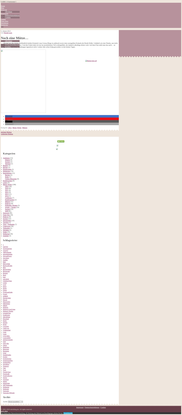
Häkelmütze (6, 304)
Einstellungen (68, 413)
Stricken (8, 164)
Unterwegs (6, 226)
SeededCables (7, 355)
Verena (5, 378)
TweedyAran (7, 372)
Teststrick (6, 366)
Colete (5, 283)
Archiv (5, 402)
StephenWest (7, 362)
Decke (5, 288)
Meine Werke (16, 128)
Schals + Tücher (10, 207)
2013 (6, 194)
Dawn (4, 286)
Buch (4, 275)
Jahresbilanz (6, 317)
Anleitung (6, 158)
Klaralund (6, 319)
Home (3, 6)
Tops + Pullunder (8, 224)
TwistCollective (7, 376)
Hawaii (5, 300)
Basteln (5, 165)
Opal (4, 341)
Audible (5, 260)
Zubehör (6, 236)
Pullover (8, 203)
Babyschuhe (6, 264)
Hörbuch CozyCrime (9, 309)
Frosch (5, 294)
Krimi (5, 324)
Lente (4, 332)
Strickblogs (4, 23)
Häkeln (7, 160)
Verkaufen (6, 228)
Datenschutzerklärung (12, 15)
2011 (6, 190)
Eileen (5, 290)
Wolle (5, 232)
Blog (2, 8)
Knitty (5, 321)
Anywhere (6, 258)
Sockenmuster (7, 359)
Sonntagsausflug (8, 360)
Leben (5, 183)
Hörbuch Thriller (8, 311)
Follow (61, 138)
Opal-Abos (4, 21)
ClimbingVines (7, 281)
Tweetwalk (6, 374)
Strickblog (6, 364)
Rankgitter (6, 347)
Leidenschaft (7, 330)
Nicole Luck (8, 33)
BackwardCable (7, 266)
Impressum (4, 14)
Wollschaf (6, 234)
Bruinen (5, 273)
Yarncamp (6, 391)
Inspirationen (7, 173)
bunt (4, 277)
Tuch (4, 370)
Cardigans (8, 198)
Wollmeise (6, 387)
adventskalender (7, 254)
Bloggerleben (7, 269)
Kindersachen (7, 181)
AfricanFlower (7, 256)
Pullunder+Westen (11, 205)
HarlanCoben (7, 298)
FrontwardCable (8, 292)
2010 (6, 188)
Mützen (24, 128)
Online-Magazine (11, 179)
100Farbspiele (7, 252)
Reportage (6, 349)
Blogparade (6, 271)
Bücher (5, 167)
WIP (6, 211)
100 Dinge (8, 12)
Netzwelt (6, 213)
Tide (4, 368)
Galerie (3, 19)
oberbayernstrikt (8, 340)
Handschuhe (7, 169)
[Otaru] (23, 112)
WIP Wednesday (8, 385)
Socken (7, 162)
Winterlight (6, 383)
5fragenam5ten (7, 248)
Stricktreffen (7, 221)
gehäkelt (5, 296)
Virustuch (6, 379)
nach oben (4, 411)
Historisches (6, 302)
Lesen (4, 334)
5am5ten (5, 247)
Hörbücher (4, 25)
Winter (5, 381)
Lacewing (6, 326)
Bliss (4, 267)
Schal (4, 353)
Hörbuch (5, 307)
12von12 (5, 250)
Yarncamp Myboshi (9, 393)
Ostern (5, 345)
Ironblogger (6, 315)
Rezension (6, 351)
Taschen (5, 222)
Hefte (7, 177)
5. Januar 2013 (6, 31)
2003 (6, 186)
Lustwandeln (7, 338)
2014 (6, 196)
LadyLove (6, 328)
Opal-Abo (6, 215)
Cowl (4, 285)
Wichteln (6, 230)
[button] (8, 116)
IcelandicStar (7, 313)
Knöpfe (5, 322)
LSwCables (6, 336)
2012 (10, 128)
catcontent (6, 279)
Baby (4, 262)
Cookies (8, 17)
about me (4, 10)
